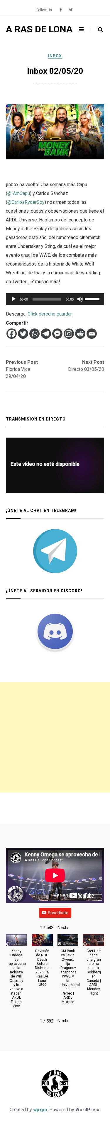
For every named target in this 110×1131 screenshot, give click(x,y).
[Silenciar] (80, 299)
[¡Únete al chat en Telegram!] (55, 551)
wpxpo (40, 1109)
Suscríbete (58, 912)
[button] (63, 927)
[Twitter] (23, 333)
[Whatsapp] (34, 333)
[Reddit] (80, 333)
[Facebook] (11, 333)
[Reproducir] (13, 299)
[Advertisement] (55, 737)
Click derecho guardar (50, 314)
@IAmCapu (18, 193)
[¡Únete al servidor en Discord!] (55, 631)
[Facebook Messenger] (57, 333)
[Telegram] (46, 333)
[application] (55, 299)
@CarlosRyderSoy (26, 202)
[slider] (93, 298)
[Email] (92, 333)
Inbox (55, 56)
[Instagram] (69, 333)
